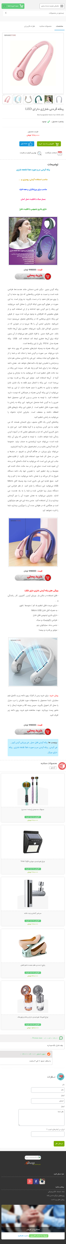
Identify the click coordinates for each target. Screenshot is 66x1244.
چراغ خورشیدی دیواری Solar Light (33, 861)
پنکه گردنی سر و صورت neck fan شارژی (30, 747)
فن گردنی (53, 747)
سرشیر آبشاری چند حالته (32, 913)
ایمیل (62, 1095)
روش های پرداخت (58, 1200)
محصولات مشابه (45, 26)
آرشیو (53, 768)
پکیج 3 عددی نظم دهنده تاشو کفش (33, 965)
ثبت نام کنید (22, 1236)
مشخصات (59, 26)
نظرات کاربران (29, 26)
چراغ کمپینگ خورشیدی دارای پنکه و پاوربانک (32, 1017)
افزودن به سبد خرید (46, 144)
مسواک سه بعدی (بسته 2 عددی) (32, 810)
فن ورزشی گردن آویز (20, 742)
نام (63, 1084)
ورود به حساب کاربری (39, 1236)
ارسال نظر (59, 1144)
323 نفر (24, 144)
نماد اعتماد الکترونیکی (56, 1192)
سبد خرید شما (13, 6)
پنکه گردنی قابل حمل (38, 742)
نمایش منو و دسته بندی (50, 6)
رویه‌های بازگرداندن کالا (56, 1196)
